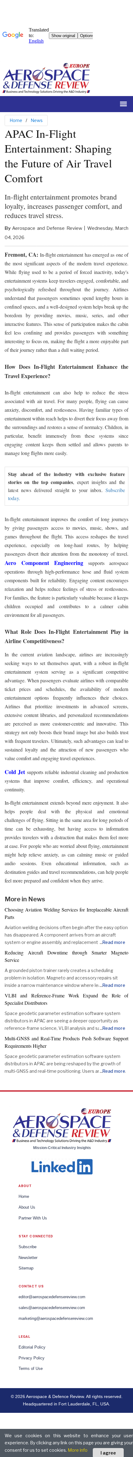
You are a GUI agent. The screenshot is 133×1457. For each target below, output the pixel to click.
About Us (27, 1207)
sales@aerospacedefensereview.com (52, 1308)
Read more (113, 942)
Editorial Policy (32, 1347)
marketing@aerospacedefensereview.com (56, 1318)
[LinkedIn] (61, 1166)
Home (16, 120)
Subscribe (27, 1247)
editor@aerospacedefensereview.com (52, 1297)
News (37, 120)
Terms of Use (31, 1368)
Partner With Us (33, 1218)
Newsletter (28, 1258)
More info (78, 1450)
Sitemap (26, 1268)
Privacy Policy (32, 1358)
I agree (108, 1452)
